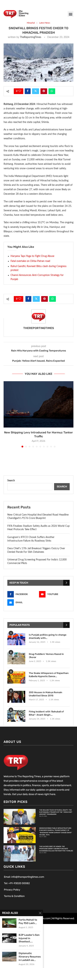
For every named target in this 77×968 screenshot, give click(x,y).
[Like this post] (19, 91)
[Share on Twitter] (35, 91)
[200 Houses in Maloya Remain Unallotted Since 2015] (16, 697)
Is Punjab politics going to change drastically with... (47, 636)
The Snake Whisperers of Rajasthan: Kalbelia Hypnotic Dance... (49, 675)
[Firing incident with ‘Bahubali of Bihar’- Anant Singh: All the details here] (16, 716)
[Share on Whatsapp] (52, 91)
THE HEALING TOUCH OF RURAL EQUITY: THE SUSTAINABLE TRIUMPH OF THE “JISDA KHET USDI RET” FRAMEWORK (55, 812)
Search (11, 480)
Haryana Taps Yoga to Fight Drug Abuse (32, 256)
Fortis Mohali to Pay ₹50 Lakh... (28, 921)
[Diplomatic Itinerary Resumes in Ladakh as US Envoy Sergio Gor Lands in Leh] (9, 956)
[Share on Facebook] (28, 91)
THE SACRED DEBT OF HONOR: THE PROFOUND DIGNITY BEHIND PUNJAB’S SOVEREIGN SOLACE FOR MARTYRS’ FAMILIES (56, 849)
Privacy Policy (12, 889)
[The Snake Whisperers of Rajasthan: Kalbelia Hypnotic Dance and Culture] (16, 678)
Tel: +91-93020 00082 (17, 883)
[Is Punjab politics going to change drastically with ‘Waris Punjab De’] (16, 639)
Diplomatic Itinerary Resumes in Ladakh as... (30, 957)
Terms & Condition (14, 896)
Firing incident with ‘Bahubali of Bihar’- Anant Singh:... (46, 713)
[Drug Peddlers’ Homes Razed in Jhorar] (16, 658)
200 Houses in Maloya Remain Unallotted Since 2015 (45, 694)
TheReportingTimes (30, 37)
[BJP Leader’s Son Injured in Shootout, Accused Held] (9, 938)
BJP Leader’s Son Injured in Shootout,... (29, 938)
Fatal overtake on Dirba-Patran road (30, 261)
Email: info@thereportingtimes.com (24, 876)
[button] (70, 14)
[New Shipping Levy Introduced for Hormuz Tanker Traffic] (38, 404)
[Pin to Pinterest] (43, 91)
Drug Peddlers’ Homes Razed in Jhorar (46, 656)
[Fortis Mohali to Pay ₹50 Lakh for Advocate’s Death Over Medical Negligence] (9, 923)
